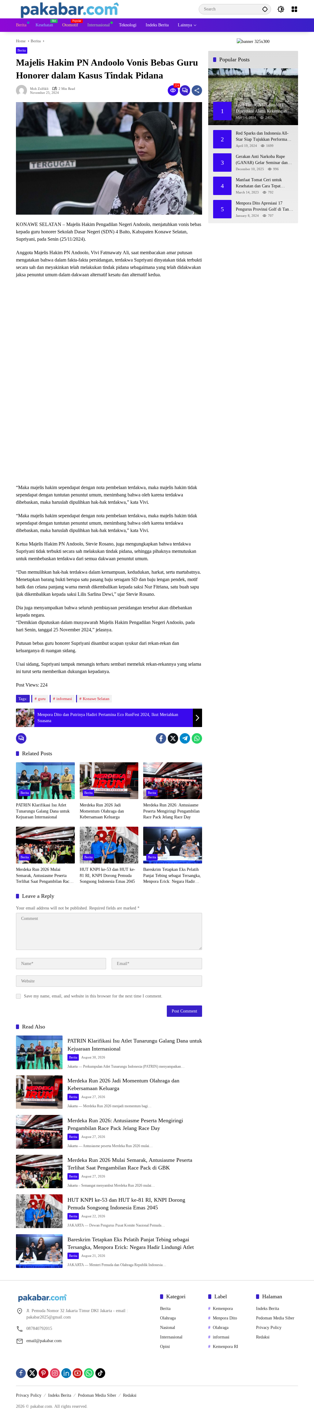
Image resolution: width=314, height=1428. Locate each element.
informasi (64, 698)
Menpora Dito (225, 1318)
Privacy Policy (268, 1327)
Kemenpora (223, 1308)
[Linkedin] (66, 1373)
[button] (265, 9)
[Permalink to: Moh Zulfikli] (23, 90)
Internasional (171, 1337)
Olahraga (168, 1318)
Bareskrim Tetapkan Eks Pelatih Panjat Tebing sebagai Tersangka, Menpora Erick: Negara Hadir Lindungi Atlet (172, 876)
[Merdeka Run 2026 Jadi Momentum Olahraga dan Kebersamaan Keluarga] (109, 780)
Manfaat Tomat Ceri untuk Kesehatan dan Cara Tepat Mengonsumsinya (259, 183)
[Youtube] (77, 1373)
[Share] (197, 90)
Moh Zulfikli (39, 88)
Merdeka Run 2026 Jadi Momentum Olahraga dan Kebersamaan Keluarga (102, 811)
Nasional (167, 1327)
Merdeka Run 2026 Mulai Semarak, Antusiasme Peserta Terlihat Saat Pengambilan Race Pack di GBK (43, 876)
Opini (165, 1346)
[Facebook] (161, 738)
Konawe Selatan (96, 698)
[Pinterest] (43, 1373)
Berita (21, 50)
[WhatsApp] (197, 738)
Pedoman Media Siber (275, 1318)
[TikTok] (100, 1373)
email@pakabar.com (44, 1340)
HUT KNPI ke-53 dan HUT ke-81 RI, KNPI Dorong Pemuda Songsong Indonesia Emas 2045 (107, 875)
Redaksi (263, 1337)
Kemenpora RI (225, 1346)
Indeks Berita (267, 1308)
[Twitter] (173, 738)
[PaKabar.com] (70, 8)
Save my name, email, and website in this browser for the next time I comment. (93, 996)
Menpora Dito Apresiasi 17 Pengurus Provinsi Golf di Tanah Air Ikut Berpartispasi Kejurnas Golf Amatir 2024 (264, 206)
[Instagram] (55, 1373)
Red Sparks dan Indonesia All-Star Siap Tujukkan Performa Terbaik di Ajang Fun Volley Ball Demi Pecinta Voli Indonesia (262, 136)
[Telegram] (185, 738)
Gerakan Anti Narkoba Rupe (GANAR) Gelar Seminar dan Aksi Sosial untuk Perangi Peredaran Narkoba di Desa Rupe (264, 160)
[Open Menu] (294, 9)
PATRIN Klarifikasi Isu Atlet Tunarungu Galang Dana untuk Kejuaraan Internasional (43, 811)
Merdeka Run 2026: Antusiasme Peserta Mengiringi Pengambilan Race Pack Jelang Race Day (171, 811)
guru (42, 698)
